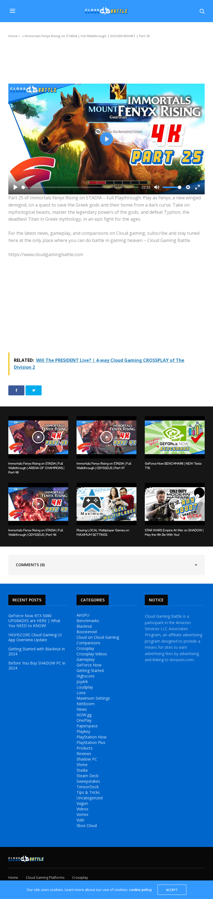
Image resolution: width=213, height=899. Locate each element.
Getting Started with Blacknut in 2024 (36, 651)
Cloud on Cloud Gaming (98, 637)
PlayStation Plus (91, 743)
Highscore (86, 676)
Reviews (84, 754)
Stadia (82, 770)
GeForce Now (89, 665)
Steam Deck (87, 776)
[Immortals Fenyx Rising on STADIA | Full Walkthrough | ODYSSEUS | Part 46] (38, 504)
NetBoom (86, 704)
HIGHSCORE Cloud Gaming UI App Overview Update (35, 637)
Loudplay (85, 687)
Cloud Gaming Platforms (45, 877)
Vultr (81, 820)
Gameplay (86, 659)
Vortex (82, 814)
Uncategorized (90, 798)
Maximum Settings (93, 698)
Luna (81, 693)
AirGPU (83, 615)
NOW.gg (84, 715)
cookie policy (140, 889)
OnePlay (84, 720)
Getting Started (90, 671)
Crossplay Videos (92, 654)
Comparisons (88, 643)
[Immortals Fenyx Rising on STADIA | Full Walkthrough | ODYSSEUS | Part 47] (106, 437)
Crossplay (85, 648)
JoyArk (82, 682)
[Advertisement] (106, 305)
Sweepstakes (88, 781)
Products (85, 748)
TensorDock (88, 787)
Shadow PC (87, 759)
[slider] (79, 187)
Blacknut (84, 626)
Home (12, 36)
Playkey (83, 731)
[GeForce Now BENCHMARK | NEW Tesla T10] (175, 437)
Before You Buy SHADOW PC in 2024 (36, 666)
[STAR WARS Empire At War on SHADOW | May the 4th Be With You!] (175, 504)
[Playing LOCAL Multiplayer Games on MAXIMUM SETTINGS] (106, 504)
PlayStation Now (91, 737)
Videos (13, 48)
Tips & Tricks (88, 792)
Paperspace (87, 726)
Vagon (82, 803)
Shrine (82, 765)
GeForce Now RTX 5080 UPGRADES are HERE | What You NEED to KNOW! (34, 620)
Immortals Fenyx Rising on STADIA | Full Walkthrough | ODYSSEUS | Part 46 (35, 532)
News (82, 709)
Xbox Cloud (87, 826)
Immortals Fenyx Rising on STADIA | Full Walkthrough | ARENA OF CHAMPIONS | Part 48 (36, 467)
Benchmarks (88, 621)
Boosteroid (87, 632)
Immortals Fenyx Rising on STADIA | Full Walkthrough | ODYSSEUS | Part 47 (104, 465)
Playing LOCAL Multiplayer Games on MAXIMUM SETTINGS (103, 532)
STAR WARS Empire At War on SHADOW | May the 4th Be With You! (174, 532)
